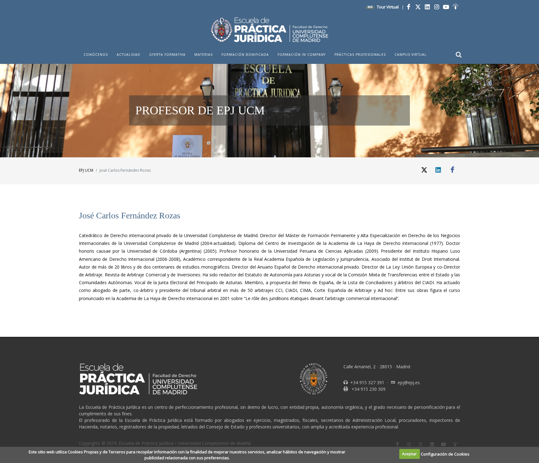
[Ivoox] (455, 7)
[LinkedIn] (427, 7)
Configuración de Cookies (445, 453)
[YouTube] (446, 7)
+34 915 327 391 (366, 382)
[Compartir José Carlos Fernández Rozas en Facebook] (452, 170)
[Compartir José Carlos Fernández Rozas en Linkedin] (438, 170)
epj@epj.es (409, 382)
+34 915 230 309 (368, 389)
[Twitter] (418, 7)
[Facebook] (408, 7)
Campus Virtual (411, 54)
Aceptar (409, 453)
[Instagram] (436, 7)
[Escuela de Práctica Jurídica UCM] (269, 29)
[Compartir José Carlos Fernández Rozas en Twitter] (424, 170)
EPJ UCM (86, 170)
